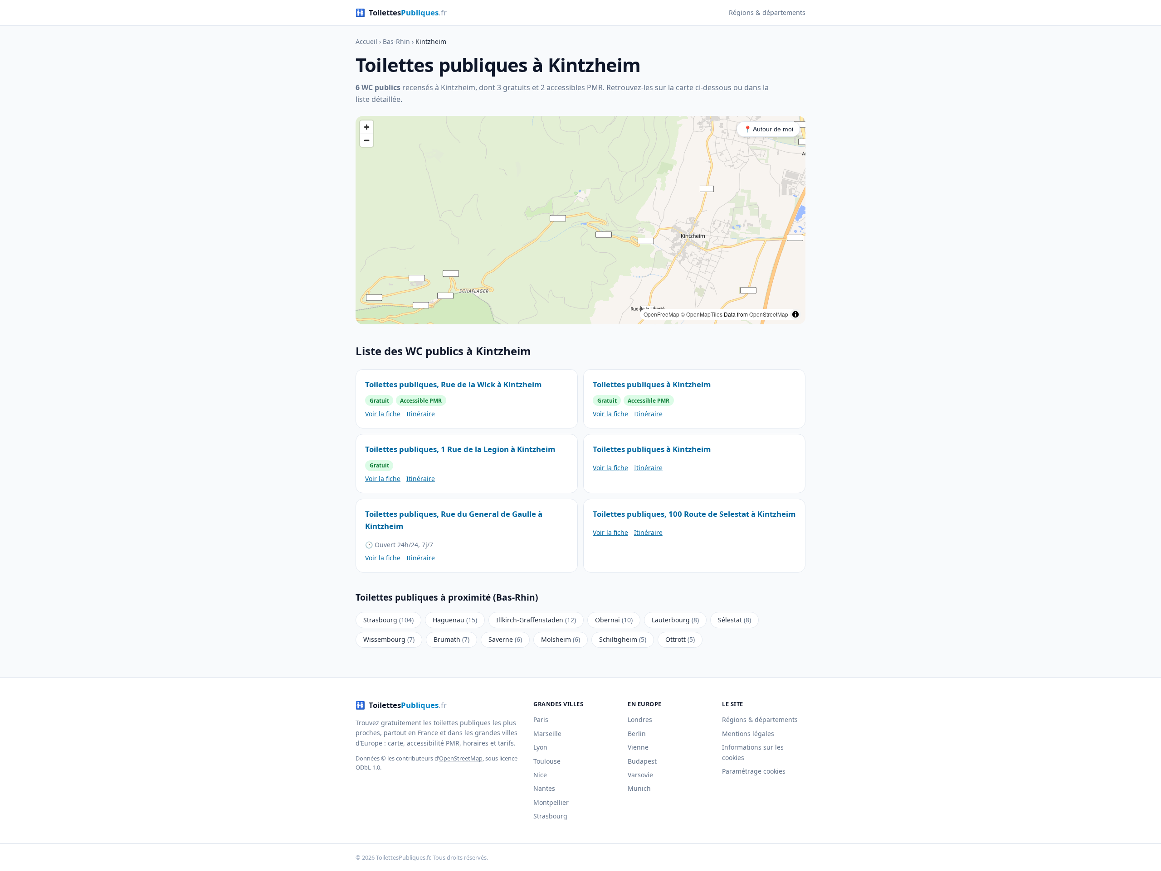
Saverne (505, 639)
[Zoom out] (366, 140)
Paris (540, 719)
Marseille (547, 733)
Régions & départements (767, 12)
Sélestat (734, 620)
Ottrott (680, 639)
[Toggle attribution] (795, 314)
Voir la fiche (382, 413)
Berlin (637, 733)
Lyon (540, 747)
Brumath (451, 639)
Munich (639, 788)
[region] (580, 220)
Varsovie (640, 774)
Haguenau (455, 620)
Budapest (642, 761)
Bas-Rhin (396, 41)
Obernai (614, 620)
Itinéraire (420, 413)
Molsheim (560, 639)
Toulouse (547, 761)
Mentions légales (748, 733)
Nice (540, 774)
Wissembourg (389, 639)
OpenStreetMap (768, 314)
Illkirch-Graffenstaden (536, 620)
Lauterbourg (675, 620)
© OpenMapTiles (701, 314)
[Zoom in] (366, 127)
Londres (640, 719)
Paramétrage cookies (753, 771)
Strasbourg (388, 620)
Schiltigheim (622, 639)
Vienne (638, 747)
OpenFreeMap (661, 314)
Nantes (544, 788)
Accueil (366, 41)
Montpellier (551, 802)
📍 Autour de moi (768, 129)
